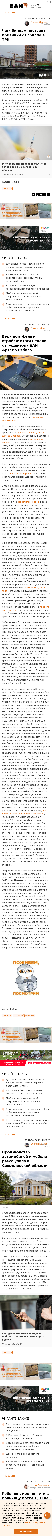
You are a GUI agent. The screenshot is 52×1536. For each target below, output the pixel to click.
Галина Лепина (39, 22)
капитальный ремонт (21, 474)
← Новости (8, 13)
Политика (7, 1015)
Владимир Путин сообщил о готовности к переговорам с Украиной (27, 287)
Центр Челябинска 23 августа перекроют (22, 1455)
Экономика (18, 1015)
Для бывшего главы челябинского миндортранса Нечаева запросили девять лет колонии (25, 267)
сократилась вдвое (28, 502)
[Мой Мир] (44, 194)
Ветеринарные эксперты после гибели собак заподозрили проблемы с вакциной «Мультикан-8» (27, 307)
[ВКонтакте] (33, 194)
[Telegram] (41, 194)
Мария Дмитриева (40, 1485)
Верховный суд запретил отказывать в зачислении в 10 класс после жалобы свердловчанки (27, 1123)
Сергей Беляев (39, 1144)
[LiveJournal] (48, 194)
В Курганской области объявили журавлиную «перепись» (24, 1437)
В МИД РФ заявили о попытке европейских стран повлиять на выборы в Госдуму (24, 278)
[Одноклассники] (37, 194)
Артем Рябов (38, 328)
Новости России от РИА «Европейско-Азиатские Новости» (19, 6)
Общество (7, 188)
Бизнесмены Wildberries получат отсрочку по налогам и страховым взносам (25, 1465)
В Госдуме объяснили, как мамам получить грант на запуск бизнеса (25, 1092)
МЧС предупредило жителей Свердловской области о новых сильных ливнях (23, 296)
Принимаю (26, 1532)
